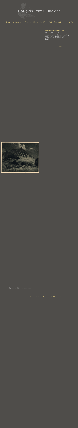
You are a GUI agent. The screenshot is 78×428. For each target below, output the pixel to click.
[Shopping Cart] (72, 22)
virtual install (25, 288)
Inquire (61, 46)
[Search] (69, 22)
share (13, 288)
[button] (18, 22)
